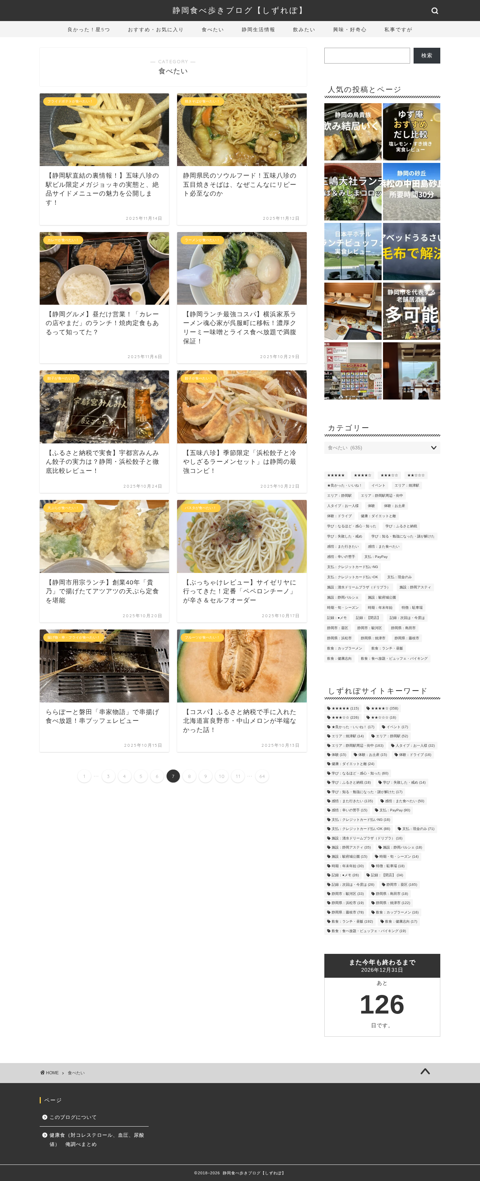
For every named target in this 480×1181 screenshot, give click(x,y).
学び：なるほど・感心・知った (351, 526)
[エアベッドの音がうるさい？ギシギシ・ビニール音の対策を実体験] (411, 252)
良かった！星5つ (88, 29)
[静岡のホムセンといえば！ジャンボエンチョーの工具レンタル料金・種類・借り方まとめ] (353, 371)
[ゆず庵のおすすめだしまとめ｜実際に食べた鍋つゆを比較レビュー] (411, 132)
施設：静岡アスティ (415, 587)
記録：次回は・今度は (407, 618)
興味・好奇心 (350, 29)
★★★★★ (336, 475)
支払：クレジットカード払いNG (352, 567)
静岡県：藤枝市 (407, 638)
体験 (371, 506)
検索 (427, 55)
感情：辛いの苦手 (341, 557)
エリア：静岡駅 (339, 495)
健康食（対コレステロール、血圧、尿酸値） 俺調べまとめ (97, 1140)
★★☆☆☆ (416, 475)
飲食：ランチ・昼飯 (387, 648)
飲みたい (304, 29)
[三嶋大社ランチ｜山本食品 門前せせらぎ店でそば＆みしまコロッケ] (353, 192)
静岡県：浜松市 (339, 638)
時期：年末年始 (380, 607)
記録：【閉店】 (368, 618)
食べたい (213, 29)
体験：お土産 (394, 506)
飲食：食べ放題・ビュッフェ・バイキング (394, 658)
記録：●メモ (337, 618)
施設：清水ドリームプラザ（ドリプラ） (358, 587)
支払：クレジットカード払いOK (352, 577)
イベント (378, 485)
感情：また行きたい (343, 546)
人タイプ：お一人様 (343, 506)
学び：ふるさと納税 (401, 526)
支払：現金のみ (399, 577)
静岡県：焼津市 (373, 638)
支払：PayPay (376, 557)
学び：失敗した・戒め (344, 536)
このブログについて (73, 1117)
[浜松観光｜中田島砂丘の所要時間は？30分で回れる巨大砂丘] (411, 192)
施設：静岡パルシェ (343, 597)
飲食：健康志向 (339, 658)
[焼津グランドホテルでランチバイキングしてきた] (411, 371)
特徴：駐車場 (412, 607)
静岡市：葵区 (337, 628)
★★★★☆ (362, 475)
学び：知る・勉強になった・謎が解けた (403, 536)
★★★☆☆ (389, 475)
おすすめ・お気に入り (156, 29)
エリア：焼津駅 (407, 485)
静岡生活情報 (258, 29)
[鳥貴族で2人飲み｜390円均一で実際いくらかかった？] (353, 132)
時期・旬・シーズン (343, 607)
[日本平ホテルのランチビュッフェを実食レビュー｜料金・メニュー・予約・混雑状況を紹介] (353, 252)
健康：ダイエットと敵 (378, 516)
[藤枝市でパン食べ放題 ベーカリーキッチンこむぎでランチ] (353, 312)
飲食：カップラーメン (344, 648)
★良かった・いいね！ (344, 485)
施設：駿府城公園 (382, 597)
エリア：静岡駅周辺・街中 (382, 495)
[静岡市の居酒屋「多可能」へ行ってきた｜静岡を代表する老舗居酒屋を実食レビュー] (411, 312)
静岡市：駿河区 (369, 628)
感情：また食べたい (384, 546)
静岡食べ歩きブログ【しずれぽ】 (240, 10)
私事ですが (398, 29)
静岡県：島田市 (403, 628)
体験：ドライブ (339, 516)
